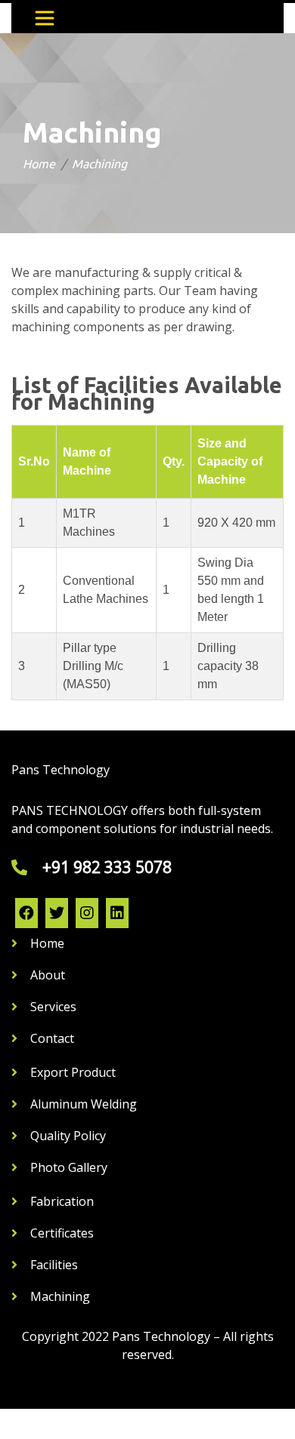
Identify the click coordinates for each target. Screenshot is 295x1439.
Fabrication (62, 1201)
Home (39, 164)
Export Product (73, 1072)
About (47, 975)
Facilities (54, 1264)
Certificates (62, 1233)
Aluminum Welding (83, 1104)
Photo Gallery (68, 1167)
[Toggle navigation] (44, 18)
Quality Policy (68, 1135)
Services (53, 1006)
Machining (60, 1296)
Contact (52, 1038)
